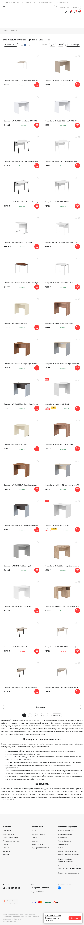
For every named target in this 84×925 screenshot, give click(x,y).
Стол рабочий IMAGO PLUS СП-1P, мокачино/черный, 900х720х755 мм (21, 647)
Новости (6, 848)
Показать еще (41, 707)
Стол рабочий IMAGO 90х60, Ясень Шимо (59, 323)
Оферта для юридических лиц (68, 854)
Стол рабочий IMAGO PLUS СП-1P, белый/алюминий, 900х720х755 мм (62, 202)
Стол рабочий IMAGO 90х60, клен (15, 323)
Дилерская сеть (8, 834)
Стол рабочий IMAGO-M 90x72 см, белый (18, 242)
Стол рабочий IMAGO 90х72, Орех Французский (20, 485)
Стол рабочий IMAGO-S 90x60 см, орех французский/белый (21, 283)
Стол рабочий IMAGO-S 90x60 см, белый (59, 283)
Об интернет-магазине (66, 831)
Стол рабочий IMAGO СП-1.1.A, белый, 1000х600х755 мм (21, 121)
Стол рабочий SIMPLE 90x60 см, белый (17, 606)
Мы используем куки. (53, 915)
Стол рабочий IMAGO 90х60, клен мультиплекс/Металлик (62, 364)
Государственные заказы (11, 841)
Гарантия (35, 841)
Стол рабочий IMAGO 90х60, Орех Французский (20, 364)
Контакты (6, 851)
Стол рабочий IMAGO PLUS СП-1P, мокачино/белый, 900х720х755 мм (62, 647)
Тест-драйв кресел (64, 841)
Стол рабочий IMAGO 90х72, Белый (57, 525)
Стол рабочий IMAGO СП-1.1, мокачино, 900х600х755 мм (62, 80)
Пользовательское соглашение (68, 873)
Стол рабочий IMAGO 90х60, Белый (57, 404)
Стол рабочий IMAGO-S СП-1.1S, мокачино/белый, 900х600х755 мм (21, 80)
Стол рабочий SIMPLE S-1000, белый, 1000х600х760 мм (62, 121)
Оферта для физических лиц (67, 851)
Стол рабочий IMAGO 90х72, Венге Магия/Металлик (21, 525)
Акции (34, 831)
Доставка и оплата (38, 834)
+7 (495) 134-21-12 (29, 2)
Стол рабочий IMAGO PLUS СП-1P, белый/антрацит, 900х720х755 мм (21, 202)
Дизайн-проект (63, 837)
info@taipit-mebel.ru (46, 2)
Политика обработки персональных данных (65, 860)
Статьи (60, 848)
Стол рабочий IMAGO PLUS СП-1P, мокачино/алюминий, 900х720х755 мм (62, 687)
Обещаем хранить (52, 918)
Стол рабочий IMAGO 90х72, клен (15, 444)
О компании (7, 831)
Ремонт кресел (63, 844)
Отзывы (5, 844)
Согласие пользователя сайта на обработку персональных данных (69, 867)
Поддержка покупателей (40, 848)
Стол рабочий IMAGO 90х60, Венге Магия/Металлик (21, 404)
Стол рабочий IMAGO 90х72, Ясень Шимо (59, 444)
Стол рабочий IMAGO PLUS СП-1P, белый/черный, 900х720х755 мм (21, 161)
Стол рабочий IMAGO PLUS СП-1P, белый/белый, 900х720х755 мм (62, 161)
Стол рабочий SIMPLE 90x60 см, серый (17, 566)
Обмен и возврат (38, 844)
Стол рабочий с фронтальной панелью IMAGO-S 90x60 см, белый (62, 242)
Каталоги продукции (65, 834)
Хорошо (74, 918)
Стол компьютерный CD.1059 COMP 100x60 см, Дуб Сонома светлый (62, 606)
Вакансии (6, 854)
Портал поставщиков (10, 837)
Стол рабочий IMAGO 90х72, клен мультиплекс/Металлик (62, 485)
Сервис (34, 837)
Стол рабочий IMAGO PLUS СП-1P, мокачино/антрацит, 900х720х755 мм (21, 687)
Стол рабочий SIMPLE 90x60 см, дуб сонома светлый (62, 566)
